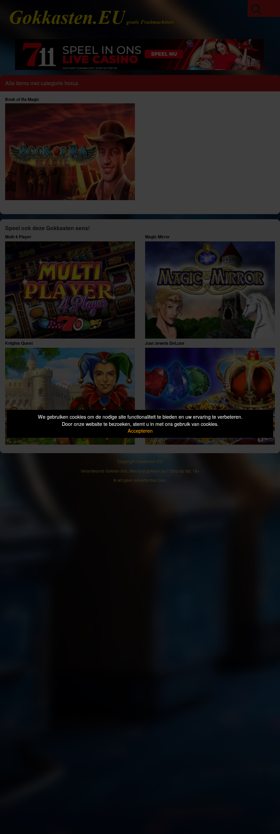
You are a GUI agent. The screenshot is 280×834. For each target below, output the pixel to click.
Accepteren (140, 430)
